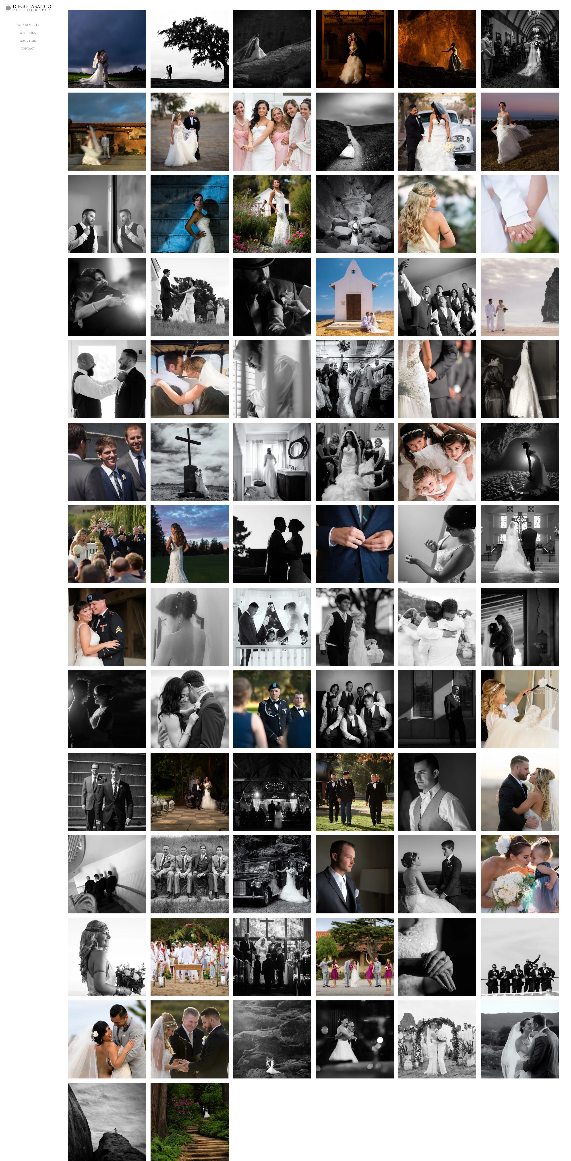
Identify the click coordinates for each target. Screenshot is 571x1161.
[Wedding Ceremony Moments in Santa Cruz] (107, 544)
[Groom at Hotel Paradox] (355, 544)
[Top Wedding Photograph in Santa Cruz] (520, 874)
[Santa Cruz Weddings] (355, 709)
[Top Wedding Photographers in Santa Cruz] (520, 49)
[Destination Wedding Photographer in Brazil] (520, 297)
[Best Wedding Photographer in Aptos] (355, 874)
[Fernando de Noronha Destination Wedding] (190, 462)
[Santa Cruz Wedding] (355, 792)
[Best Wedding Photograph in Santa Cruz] (520, 379)
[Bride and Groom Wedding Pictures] (437, 132)
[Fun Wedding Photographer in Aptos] (520, 792)
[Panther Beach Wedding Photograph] (437, 49)
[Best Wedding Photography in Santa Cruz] (272, 214)
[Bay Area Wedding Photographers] (190, 297)
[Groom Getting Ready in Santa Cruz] (107, 379)
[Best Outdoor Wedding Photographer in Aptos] (190, 1039)
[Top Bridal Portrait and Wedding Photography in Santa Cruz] (355, 214)
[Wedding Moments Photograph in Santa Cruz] (355, 627)
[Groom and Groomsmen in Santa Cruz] (107, 874)
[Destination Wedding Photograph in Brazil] (190, 379)
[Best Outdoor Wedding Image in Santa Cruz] (272, 709)
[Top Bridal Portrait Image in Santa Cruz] (190, 544)
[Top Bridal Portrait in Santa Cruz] (520, 132)
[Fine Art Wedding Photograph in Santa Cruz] (272, 297)
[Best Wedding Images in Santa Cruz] (272, 544)
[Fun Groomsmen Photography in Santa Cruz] (520, 957)
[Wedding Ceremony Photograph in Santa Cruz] (437, 379)
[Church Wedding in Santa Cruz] (355, 957)
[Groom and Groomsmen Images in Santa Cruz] (190, 874)
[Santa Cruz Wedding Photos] (190, 132)
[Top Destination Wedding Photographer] (272, 1039)
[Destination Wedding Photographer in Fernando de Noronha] (520, 214)
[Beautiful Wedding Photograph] (190, 709)
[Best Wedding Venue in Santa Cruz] (107, 297)
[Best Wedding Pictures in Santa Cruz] (272, 132)
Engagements (28, 25)
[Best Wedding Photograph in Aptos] (437, 544)
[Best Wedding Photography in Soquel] (107, 792)
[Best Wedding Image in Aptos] (520, 709)
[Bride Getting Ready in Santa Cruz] (355, 462)
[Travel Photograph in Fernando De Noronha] (355, 297)
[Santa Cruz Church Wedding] (107, 1039)
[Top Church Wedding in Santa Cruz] (272, 957)
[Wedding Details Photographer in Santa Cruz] (437, 957)
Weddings (28, 33)
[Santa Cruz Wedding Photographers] (107, 214)
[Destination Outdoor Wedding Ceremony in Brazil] (190, 957)
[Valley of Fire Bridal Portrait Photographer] (272, 49)
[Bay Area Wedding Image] (437, 297)
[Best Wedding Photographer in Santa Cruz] (107, 132)
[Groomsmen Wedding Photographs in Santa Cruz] (107, 462)
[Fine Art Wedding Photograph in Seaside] (190, 49)
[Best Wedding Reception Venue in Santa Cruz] (272, 792)
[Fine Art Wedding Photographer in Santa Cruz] (520, 462)
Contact (28, 48)
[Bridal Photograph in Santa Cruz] (190, 214)
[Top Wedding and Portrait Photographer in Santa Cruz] (437, 462)
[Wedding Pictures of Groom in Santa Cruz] (437, 709)
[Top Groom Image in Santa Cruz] (272, 379)
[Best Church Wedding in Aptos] (520, 627)
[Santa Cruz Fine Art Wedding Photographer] (272, 462)
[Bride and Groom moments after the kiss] (355, 379)
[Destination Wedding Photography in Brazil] (437, 1039)
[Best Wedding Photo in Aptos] (437, 214)
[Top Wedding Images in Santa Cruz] (107, 1122)
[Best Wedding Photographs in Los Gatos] (190, 792)
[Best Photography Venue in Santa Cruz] (437, 874)
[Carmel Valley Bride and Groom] (107, 49)
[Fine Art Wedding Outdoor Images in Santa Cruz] (355, 132)
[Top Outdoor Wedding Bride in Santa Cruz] (107, 957)
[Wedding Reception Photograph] (355, 1039)
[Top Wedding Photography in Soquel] (437, 792)
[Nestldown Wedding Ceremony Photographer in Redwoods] (190, 1122)
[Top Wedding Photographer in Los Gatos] (272, 874)
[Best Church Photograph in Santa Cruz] (520, 544)
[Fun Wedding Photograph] (107, 709)
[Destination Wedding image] (355, 49)
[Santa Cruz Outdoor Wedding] (520, 1039)
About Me (28, 40)
